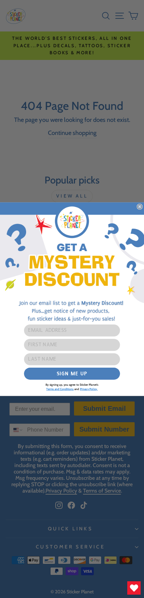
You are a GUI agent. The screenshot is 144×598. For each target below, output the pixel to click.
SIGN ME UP (72, 373)
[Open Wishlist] (134, 588)
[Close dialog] (139, 206)
